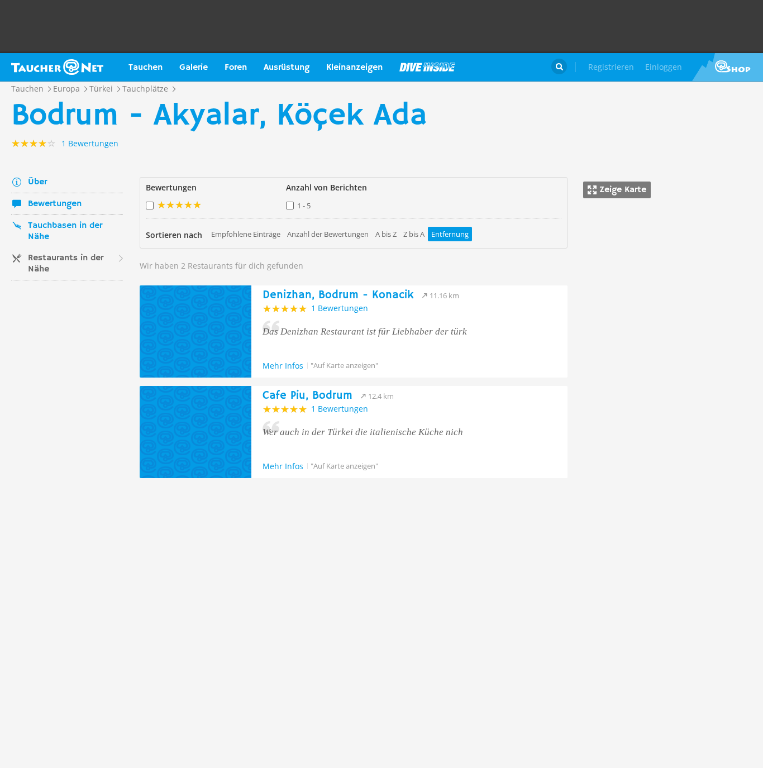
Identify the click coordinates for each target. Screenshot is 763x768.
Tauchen (145, 67)
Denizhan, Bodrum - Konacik (338, 295)
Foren (236, 67)
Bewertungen (55, 203)
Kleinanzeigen (354, 67)
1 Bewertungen (339, 308)
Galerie (193, 67)
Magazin (427, 67)
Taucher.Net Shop (727, 67)
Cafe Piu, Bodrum (307, 396)
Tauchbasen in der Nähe (65, 231)
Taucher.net (57, 67)
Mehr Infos (283, 365)
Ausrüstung (286, 67)
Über (37, 182)
